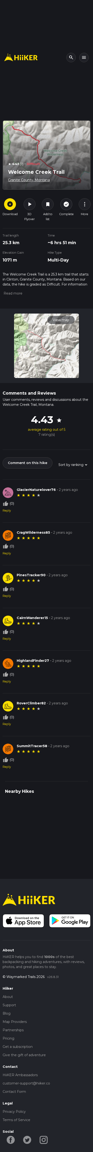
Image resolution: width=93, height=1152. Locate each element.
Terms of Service (16, 1120)
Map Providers (15, 1022)
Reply (7, 510)
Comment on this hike (27, 463)
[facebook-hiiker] (11, 1139)
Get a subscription (18, 1047)
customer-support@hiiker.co (26, 1083)
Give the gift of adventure (24, 1055)
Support (9, 1005)
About (8, 997)
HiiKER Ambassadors (20, 1075)
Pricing (8, 1038)
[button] (12, 293)
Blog (6, 1013)
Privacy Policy (14, 1111)
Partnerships (13, 1030)
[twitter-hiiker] (27, 1139)
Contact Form (14, 1091)
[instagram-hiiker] (44, 1139)
